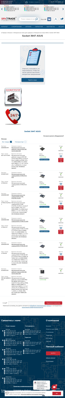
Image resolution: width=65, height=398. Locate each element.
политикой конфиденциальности (32, 307)
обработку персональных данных (40, 305)
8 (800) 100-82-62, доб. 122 (32, 8)
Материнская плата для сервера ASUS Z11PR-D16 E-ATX (19, 175)
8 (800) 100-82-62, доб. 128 (14, 361)
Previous (1, 9)
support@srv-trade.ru (31, 334)
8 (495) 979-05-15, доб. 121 (13, 342)
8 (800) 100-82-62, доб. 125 (52, 8)
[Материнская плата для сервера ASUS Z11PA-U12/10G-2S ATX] (42, 197)
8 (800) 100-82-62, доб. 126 (33, 342)
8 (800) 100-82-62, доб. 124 (14, 370)
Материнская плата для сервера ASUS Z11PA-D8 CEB (20, 245)
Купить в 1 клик (61, 160)
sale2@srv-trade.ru (11, 345)
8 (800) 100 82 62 (7, 1)
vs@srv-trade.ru (10, 335)
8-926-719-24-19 (31, 10)
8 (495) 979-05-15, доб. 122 (32, 9)
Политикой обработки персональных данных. (32, 394)
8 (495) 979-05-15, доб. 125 (52, 9)
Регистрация (49, 361)
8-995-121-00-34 (51, 10)
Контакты (51, 26)
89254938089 (11, 340)
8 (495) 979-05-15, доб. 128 (13, 362)
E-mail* (5, 303)
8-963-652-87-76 (11, 10)
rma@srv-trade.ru (30, 345)
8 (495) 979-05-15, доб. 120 (12, 9)
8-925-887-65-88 (11, 359)
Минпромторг (19, 142)
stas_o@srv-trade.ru (12, 364)
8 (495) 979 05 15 (6, 3)
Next (63, 9)
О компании (17, 26)
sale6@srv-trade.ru (11, 383)
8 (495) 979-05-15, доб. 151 (32, 351)
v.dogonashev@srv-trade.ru (14, 354)
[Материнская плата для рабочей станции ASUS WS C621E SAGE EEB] (42, 150)
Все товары (5, 142)
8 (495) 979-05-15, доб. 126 (33, 343)
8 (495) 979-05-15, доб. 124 (13, 372)
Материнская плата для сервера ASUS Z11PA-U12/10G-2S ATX (18, 196)
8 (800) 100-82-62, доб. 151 (33, 350)
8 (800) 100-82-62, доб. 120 (12, 8)
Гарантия (39, 26)
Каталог (4, 26)
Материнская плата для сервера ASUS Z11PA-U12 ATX (20, 220)
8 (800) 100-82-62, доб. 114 (33, 331)
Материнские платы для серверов (23, 32)
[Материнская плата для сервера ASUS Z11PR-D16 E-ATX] (42, 178)
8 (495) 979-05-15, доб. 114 (32, 332)
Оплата (28, 26)
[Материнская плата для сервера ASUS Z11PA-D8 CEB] (42, 249)
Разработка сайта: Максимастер (56, 390)
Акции (61, 26)
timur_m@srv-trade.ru (12, 373)
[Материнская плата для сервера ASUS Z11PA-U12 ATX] (42, 222)
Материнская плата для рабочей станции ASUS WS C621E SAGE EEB (19, 149)
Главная (4, 32)
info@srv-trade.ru (10, 7)
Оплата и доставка (52, 329)
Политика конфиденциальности (24, 386)
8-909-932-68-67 (11, 369)
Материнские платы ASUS (41, 32)
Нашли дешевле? (44, 159)
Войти (53, 353)
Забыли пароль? (50, 358)
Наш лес (48, 341)
